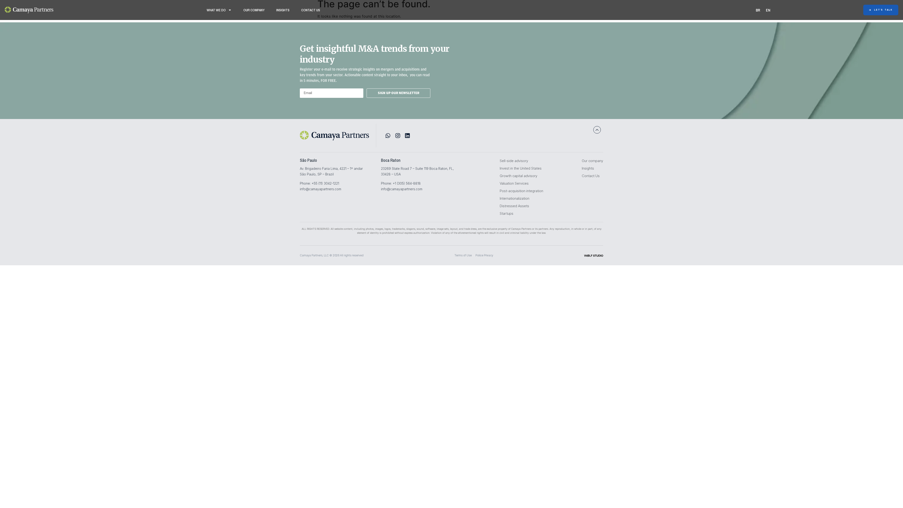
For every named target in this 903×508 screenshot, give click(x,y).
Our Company (254, 10)
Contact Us (310, 10)
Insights (282, 10)
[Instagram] (398, 135)
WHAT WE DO (216, 10)
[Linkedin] (407, 135)
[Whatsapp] (388, 135)
